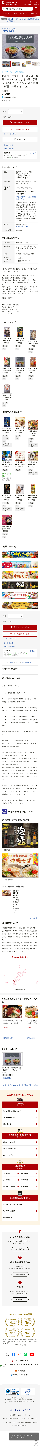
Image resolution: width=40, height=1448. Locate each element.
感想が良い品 (7, 1124)
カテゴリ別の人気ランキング (12, 1111)
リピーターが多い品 (9, 1117)
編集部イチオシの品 (9, 1142)
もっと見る (33, 918)
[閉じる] (37, 1435)
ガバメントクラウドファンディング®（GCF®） (20, 1366)
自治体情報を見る (21, 957)
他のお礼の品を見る (24, 226)
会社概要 (12, 1415)
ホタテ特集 (24, 1180)
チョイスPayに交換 (9, 1211)
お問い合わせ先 (9, 149)
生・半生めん (26, 662)
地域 (15, 13)
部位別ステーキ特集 (9, 1186)
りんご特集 (6, 1180)
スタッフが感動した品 (10, 1148)
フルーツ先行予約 (8, 1155)
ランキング (24, 13)
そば (18, 662)
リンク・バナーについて (11, 1419)
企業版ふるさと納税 (21, 1375)
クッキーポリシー (8, 1422)
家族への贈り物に (8, 1217)
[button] (36, 9)
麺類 (12, 662)
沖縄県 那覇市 (7, 1078)
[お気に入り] (36, 1444)
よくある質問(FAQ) (20, 1274)
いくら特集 (24, 1173)
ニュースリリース (24, 1415)
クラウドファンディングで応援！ (13, 1204)
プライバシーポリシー (30, 1419)
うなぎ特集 (6, 1173)
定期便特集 (24, 1186)
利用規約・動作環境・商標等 (27, 1422)
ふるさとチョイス (21, 1360)
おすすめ (34, 13)
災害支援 (21, 1371)
